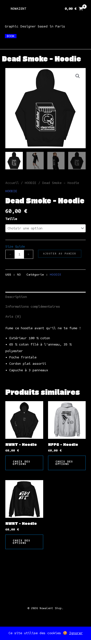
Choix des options (21, 463)
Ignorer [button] (76, 633)
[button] (77, 76)
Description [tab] (16, 297)
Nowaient (18, 9)
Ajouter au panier (59, 253)
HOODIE (30, 183)
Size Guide (15, 246)
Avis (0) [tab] (13, 316)
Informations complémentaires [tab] (32, 306)
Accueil (12, 183)
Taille (11, 219)
